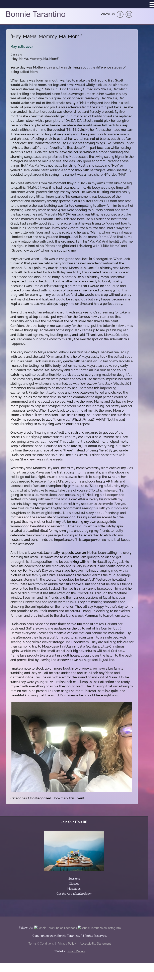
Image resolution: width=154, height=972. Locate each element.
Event (79, 798)
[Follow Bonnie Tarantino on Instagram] (129, 14)
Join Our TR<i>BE (74, 822)
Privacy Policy (67, 943)
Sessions (74, 878)
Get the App (74, 893)
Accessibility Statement (95, 943)
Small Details (76, 951)
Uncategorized (39, 798)
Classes (74, 883)
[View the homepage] (35, 17)
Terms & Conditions (41, 943)
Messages (74, 888)
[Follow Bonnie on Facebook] (120, 14)
